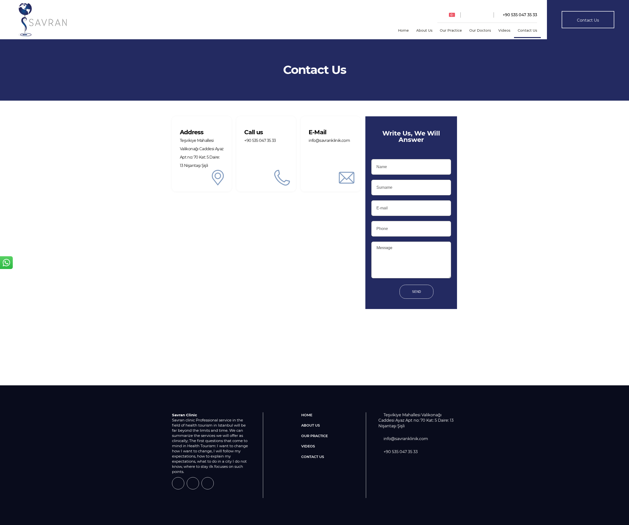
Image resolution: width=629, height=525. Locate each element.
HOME (306, 415)
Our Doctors (480, 30)
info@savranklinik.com (406, 438)
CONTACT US (312, 457)
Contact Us (527, 30)
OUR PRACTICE (314, 436)
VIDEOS (308, 446)
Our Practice (451, 30)
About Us (424, 30)
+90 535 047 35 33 (519, 15)
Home (403, 30)
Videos (504, 30)
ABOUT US (310, 425)
